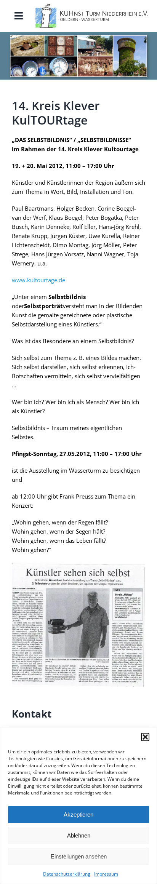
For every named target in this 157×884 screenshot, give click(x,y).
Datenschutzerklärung (66, 874)
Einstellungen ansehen (79, 856)
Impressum (106, 874)
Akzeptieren (78, 814)
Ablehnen (78, 835)
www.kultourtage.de (38, 280)
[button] (145, 737)
